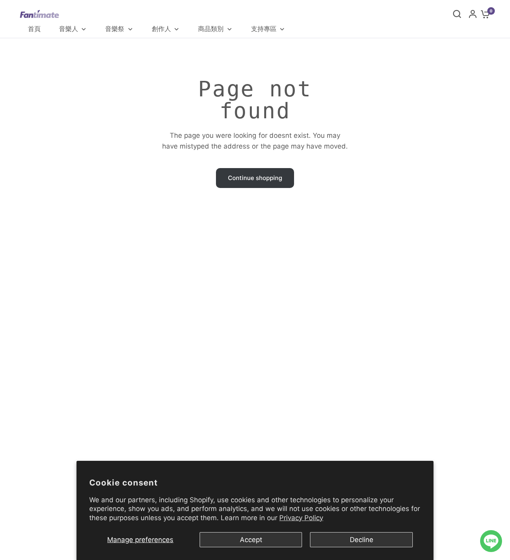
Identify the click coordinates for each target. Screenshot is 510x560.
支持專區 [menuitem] (264, 29)
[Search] (457, 14)
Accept (251, 540)
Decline (361, 540)
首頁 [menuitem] (34, 29)
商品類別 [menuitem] (211, 29)
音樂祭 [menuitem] (114, 29)
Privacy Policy (301, 518)
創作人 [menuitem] (161, 29)
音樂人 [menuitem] (68, 29)
